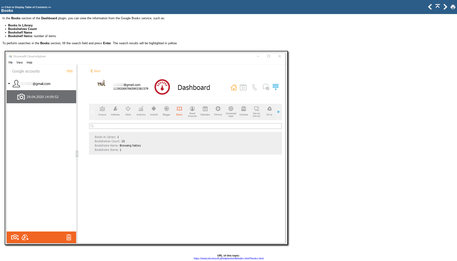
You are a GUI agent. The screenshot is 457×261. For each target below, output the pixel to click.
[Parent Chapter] (437, 8)
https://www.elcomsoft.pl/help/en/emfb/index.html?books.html (228, 258)
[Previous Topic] (429, 8)
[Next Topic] (445, 8)
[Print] (452, 8)
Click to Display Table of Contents (26, 7)
